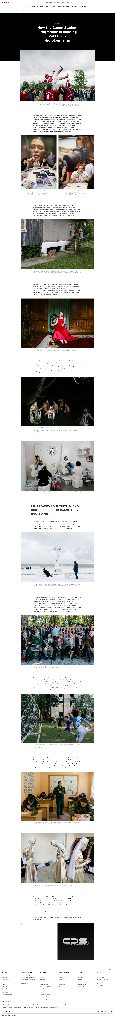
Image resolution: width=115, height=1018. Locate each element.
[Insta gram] (102, 1011)
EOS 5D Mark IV (68, 917)
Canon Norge (5, 1011)
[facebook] (98, 1011)
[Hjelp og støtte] (78, 6)
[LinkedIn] (105, 1011)
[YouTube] (111, 1011)
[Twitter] (108, 1011)
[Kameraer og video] (38, 6)
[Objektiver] (45, 6)
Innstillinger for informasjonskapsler (49, 1007)
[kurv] (111, 2)
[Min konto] (108, 2)
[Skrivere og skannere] (57, 6)
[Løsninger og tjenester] (69, 6)
